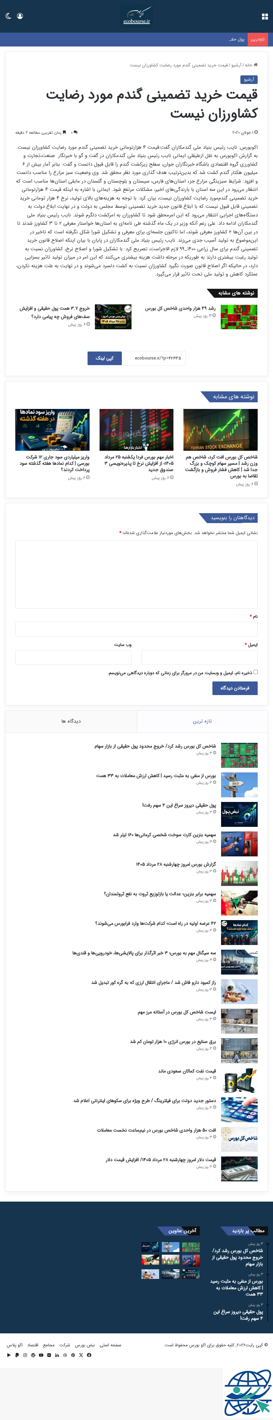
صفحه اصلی (111, 1345)
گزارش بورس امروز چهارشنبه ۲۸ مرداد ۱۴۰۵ (176, 864)
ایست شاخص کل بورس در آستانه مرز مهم (177, 1012)
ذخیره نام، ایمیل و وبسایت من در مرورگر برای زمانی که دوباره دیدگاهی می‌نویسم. (180, 673)
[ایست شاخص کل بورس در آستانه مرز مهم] (239, 1021)
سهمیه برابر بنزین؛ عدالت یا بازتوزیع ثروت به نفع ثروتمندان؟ (160, 894)
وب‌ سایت (123, 644)
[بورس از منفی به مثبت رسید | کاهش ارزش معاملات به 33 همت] (239, 784)
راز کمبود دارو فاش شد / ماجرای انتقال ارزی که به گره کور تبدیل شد (153, 982)
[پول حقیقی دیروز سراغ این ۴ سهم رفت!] (239, 814)
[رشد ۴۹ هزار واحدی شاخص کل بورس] (239, 316)
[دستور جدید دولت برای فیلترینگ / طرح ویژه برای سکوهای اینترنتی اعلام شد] (239, 1109)
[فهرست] (264, 18)
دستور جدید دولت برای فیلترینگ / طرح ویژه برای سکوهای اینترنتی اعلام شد (144, 1100)
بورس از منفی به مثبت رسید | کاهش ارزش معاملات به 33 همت (156, 775)
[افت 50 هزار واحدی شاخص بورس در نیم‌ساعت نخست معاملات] (239, 1139)
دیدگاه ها (71, 721)
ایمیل (251, 644)
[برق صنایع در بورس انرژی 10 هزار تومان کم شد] (239, 1050)
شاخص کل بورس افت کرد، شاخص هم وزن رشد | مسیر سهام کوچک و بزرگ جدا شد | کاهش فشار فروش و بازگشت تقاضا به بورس (221, 466)
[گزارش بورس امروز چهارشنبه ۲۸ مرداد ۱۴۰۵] (239, 873)
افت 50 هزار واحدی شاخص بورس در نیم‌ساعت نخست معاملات (156, 1130)
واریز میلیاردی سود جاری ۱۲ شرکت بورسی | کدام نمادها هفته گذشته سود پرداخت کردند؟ (55, 463)
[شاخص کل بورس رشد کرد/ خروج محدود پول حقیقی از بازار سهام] (239, 755)
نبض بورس (85, 1345)
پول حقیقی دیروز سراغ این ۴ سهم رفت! (209, 39)
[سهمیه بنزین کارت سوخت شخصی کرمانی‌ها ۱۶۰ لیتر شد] (239, 843)
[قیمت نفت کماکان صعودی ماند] (239, 1080)
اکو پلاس (15, 1345)
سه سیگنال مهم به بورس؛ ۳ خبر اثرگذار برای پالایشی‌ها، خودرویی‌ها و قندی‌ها (144, 953)
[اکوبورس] (136, 16)
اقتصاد (32, 1345)
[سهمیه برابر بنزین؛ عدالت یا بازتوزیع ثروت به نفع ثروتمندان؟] (239, 903)
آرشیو (236, 65)
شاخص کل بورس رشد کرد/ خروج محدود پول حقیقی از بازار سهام (155, 746)
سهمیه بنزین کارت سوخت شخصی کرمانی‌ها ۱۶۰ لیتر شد (164, 834)
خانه (249, 65)
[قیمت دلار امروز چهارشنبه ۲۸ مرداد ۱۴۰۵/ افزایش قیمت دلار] (239, 1168)
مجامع (49, 1345)
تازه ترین (202, 721)
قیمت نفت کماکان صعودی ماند (187, 1071)
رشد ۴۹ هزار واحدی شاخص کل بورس (180, 308)
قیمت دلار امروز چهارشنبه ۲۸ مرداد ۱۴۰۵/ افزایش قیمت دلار (161, 1159)
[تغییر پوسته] (8, 18)
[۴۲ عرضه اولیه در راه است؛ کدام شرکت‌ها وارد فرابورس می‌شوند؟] (239, 932)
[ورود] (20, 18)
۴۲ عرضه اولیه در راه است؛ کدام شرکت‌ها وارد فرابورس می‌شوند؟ (155, 923)
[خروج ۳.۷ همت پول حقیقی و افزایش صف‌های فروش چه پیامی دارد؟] (113, 316)
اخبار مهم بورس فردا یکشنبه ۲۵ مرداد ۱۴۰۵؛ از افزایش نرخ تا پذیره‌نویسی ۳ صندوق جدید (139, 463)
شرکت (64, 1345)
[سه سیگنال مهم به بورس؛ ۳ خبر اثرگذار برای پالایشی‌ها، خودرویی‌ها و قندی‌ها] (239, 962)
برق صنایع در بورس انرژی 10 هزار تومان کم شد (173, 1041)
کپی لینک (105, 358)
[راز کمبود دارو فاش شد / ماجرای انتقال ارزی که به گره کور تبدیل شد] (239, 991)
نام (254, 616)
